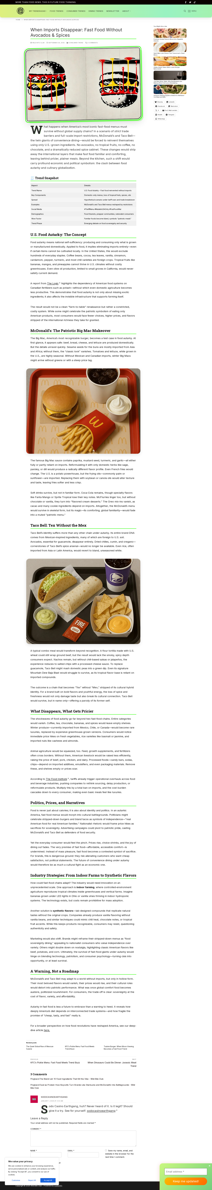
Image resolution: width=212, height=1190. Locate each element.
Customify (58, 1186)
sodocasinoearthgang (54, 1097)
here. (47, 1030)
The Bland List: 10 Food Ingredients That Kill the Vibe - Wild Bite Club (71, 1079)
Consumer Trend (75, 43)
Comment (35, 1129)
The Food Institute (56, 779)
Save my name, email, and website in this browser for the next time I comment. (119, 1153)
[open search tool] (185, 11)
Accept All (48, 1180)
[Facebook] (186, 2)
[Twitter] (190, 2)
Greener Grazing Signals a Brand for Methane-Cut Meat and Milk (169, 96)
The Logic (53, 283)
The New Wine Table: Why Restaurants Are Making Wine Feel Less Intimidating (168, 82)
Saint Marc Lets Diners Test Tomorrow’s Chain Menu (169, 54)
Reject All (32, 1180)
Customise (16, 1180)
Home (18, 20)
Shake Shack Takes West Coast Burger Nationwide (167, 68)
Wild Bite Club (38, 43)
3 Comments (92, 43)
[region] (32, 1171)
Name (33, 1151)
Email (71, 1151)
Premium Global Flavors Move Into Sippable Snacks (168, 40)
